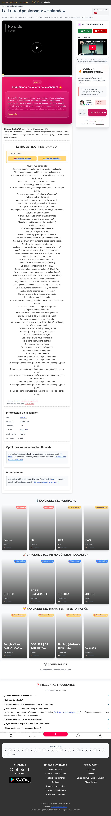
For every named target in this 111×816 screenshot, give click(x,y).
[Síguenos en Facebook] (28, 769)
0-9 (14, 754)
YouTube (101, 31)
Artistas (91, 774)
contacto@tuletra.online (59, 807)
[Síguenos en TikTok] (17, 769)
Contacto (55, 782)
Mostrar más (12, 114)
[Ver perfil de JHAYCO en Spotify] (84, 105)
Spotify (86, 31)
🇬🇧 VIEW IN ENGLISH (22, 158)
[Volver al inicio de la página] (55, 734)
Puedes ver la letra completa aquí (66, 712)
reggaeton (24, 430)
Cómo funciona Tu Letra (55, 774)
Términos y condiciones (55, 790)
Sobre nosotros (55, 769)
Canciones (91, 769)
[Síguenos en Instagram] (11, 769)
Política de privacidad (55, 794)
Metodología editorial (56, 778)
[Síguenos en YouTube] (22, 769)
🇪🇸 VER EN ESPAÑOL (52, 158)
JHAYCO (17, 401)
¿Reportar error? (29, 403)
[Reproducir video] (37, 47)
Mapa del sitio (91, 782)
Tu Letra (51, 479)
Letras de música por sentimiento (91, 778)
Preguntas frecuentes (55, 786)
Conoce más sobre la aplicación (46, 482)
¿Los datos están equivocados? (29, 401)
